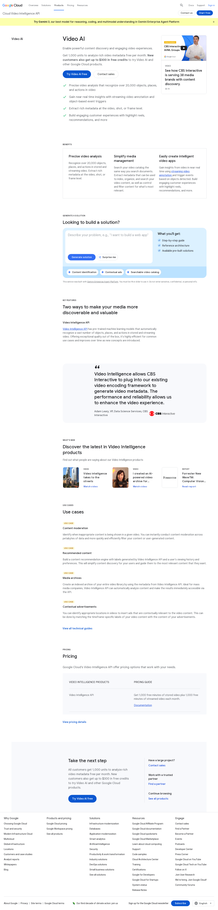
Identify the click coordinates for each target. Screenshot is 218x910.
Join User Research (185, 874)
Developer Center (184, 849)
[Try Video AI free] (77, 74)
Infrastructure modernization (104, 823)
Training (136, 864)
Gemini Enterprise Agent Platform (102, 282)
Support (201, 5)
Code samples (139, 854)
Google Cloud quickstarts (144, 834)
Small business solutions (102, 869)
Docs (191, 5)
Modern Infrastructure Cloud (18, 834)
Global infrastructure (14, 844)
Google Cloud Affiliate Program (147, 823)
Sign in (211, 5)
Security (94, 849)
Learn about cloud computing (147, 844)
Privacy (24, 903)
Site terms (36, 903)
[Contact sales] (106, 74)
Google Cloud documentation (147, 828)
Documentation (143, 705)
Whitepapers (10, 864)
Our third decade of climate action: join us (97, 903)
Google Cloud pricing (57, 823)
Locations (9, 849)
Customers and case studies (18, 854)
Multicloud (9, 839)
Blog (6, 869)
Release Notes (139, 890)
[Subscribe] (180, 903)
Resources (82, 5)
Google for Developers (143, 874)
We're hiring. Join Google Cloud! (191, 880)
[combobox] (203, 903)
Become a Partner (184, 834)
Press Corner (181, 854)
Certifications (139, 869)
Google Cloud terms (54, 903)
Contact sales (156, 765)
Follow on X (181, 869)
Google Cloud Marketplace (145, 839)
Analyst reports (11, 859)
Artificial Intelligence (100, 844)
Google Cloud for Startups (145, 880)
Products (58, 5)
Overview (33, 5)
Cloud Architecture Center (145, 859)
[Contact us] (186, 13)
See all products (158, 798)
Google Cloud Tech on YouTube (191, 864)
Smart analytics (97, 839)
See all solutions (98, 874)
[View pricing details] (74, 722)
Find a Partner (182, 828)
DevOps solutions (98, 864)
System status (139, 885)
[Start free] (205, 13)
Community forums (185, 885)
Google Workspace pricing (59, 828)
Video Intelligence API (75, 329)
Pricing (70, 5)
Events (178, 839)
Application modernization (103, 834)
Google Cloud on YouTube (188, 859)
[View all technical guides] (77, 628)
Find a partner (157, 784)
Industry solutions (98, 859)
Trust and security (13, 828)
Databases (95, 828)
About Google (11, 903)
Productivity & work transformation (107, 854)
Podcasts (180, 844)
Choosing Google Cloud (15, 823)
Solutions (46, 5)
